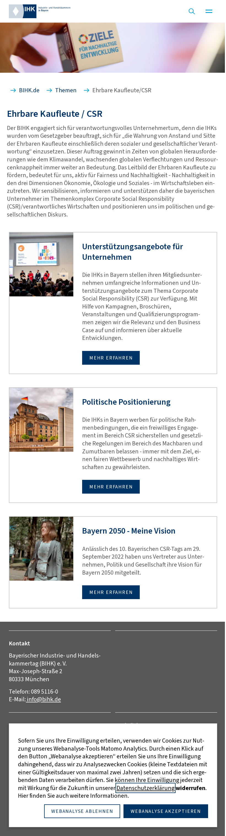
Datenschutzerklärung (145, 788)
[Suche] (191, 11)
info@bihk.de (43, 699)
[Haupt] (209, 11)
